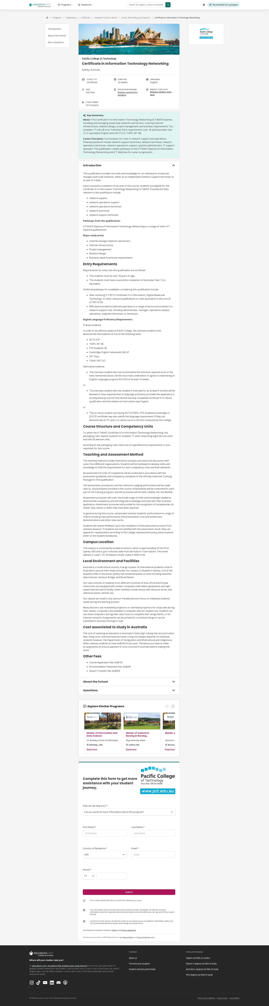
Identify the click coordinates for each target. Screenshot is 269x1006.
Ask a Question (56, 42)
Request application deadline (127, 93)
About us (133, 958)
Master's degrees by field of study (201, 963)
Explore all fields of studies (198, 958)
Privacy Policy (128, 937)
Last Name (137, 827)
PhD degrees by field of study (199, 974)
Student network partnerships (142, 969)
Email (135, 848)
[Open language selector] (203, 4)
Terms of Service (143, 937)
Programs (66, 4)
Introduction (54, 28)
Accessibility (234, 998)
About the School (57, 35)
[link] (177, 17)
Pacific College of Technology (99, 58)
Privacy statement (128, 930)
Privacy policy (222, 998)
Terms (114, 930)
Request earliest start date (161, 93)
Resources (86, 4)
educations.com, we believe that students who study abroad (59, 965)
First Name (89, 827)
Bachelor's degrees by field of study (202, 969)
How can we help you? (95, 805)
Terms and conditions (206, 998)
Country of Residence (95, 848)
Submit (129, 892)
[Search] (168, 4)
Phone (87, 869)
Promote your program (139, 963)
